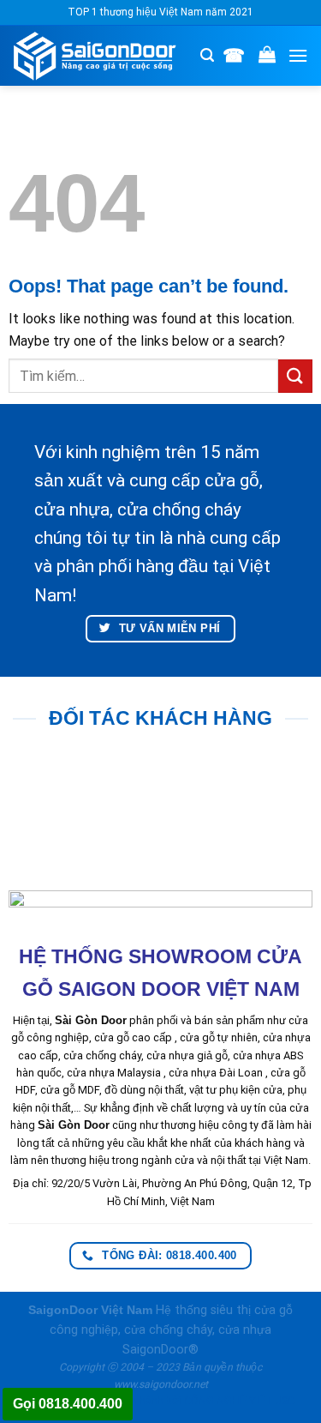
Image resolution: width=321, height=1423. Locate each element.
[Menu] (298, 55)
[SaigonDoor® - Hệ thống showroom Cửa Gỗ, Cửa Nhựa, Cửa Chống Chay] (100, 56)
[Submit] (295, 376)
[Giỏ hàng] (267, 54)
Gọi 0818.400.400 (67, 1403)
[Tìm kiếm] (207, 55)
